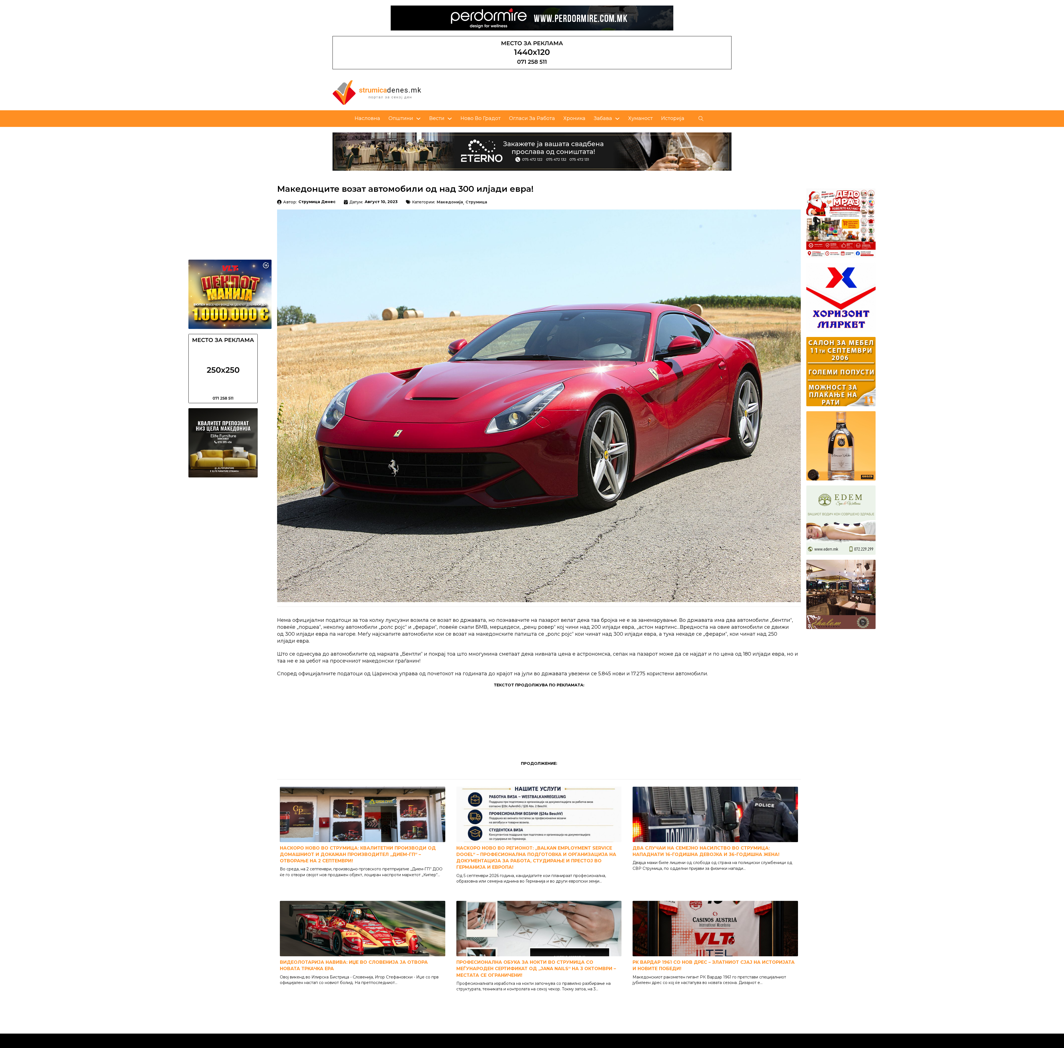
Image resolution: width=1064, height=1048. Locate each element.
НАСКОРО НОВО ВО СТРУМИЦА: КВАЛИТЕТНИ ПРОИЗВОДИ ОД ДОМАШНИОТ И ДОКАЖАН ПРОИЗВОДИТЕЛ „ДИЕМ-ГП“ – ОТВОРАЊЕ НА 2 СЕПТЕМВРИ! (358, 854)
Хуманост (640, 118)
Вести (436, 118)
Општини (400, 118)
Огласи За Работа (532, 118)
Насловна (367, 118)
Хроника (574, 118)
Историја (672, 118)
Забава (603, 118)
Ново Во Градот (481, 118)
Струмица (476, 202)
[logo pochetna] (376, 92)
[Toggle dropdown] (418, 118)
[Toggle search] (701, 118)
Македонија (450, 202)
